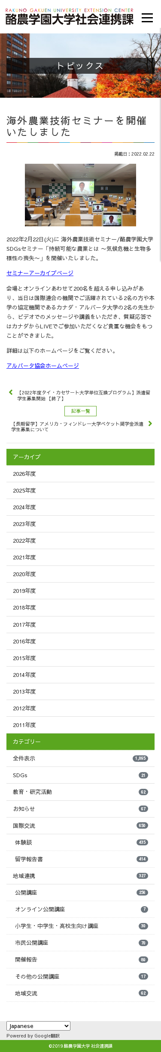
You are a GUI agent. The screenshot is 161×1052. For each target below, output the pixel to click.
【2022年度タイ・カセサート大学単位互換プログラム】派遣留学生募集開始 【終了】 (83, 395)
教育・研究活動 (79, 792)
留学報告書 (80, 859)
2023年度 (24, 524)
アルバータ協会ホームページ (42, 366)
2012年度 (24, 708)
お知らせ (79, 809)
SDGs (79, 775)
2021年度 (24, 557)
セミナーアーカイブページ (39, 273)
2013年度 (24, 691)
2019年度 (24, 591)
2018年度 (24, 607)
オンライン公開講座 (80, 909)
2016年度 (24, 641)
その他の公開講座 (80, 976)
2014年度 (24, 675)
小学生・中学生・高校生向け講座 (80, 926)
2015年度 (24, 658)
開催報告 (80, 959)
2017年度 (24, 624)
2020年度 (24, 574)
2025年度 (24, 490)
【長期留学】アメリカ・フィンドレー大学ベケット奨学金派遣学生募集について (77, 427)
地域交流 (80, 993)
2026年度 (24, 474)
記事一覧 (80, 411)
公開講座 (80, 892)
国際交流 (79, 826)
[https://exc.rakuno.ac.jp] (70, 15)
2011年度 (24, 725)
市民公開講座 (80, 943)
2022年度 (24, 540)
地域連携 (79, 876)
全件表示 (79, 758)
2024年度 (24, 507)
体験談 (80, 842)
